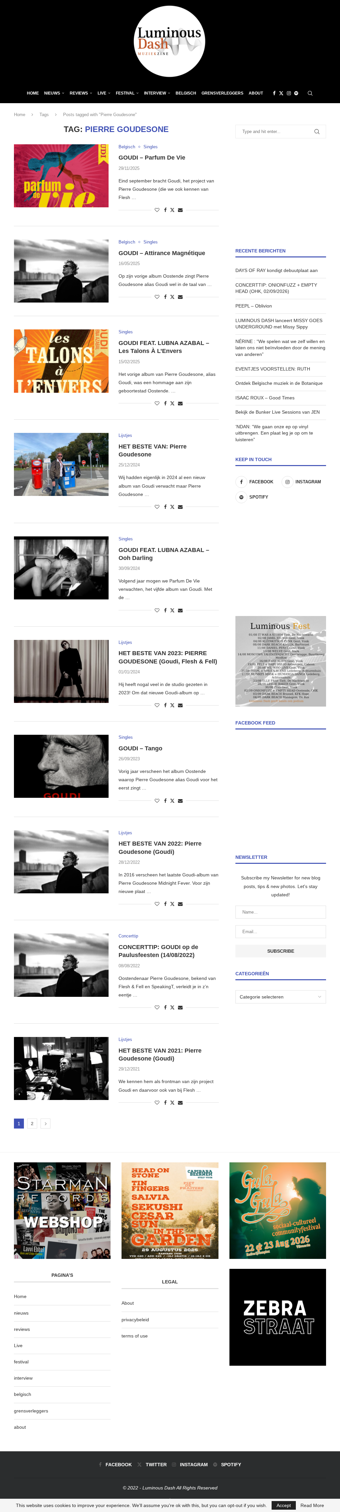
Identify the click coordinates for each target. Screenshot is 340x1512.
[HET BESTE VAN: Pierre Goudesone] (61, 464)
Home (33, 93)
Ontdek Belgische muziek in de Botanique (279, 383)
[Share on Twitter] (172, 210)
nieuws (52, 93)
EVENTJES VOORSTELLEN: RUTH (272, 369)
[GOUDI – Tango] (61, 766)
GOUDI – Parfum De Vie (152, 157)
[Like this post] (157, 210)
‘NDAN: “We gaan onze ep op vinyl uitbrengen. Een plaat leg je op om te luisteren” (274, 433)
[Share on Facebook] (165, 210)
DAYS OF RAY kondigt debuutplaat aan (276, 270)
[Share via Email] (180, 210)
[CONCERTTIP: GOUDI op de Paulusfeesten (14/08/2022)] (61, 965)
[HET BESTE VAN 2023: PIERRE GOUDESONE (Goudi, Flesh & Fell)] (61, 671)
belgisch (22, 1394)
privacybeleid (135, 1319)
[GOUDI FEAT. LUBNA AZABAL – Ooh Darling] (61, 567)
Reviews (79, 93)
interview (23, 1378)
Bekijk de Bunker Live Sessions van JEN (277, 412)
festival (21, 1361)
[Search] (310, 93)
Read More (312, 1505)
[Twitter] (281, 93)
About (256, 93)
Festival (125, 93)
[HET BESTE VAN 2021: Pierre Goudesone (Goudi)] (61, 1068)
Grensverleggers (222, 93)
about (20, 1427)
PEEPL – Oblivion (253, 306)
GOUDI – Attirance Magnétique (162, 253)
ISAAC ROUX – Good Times (265, 397)
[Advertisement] (280, 193)
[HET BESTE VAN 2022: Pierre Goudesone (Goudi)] (61, 861)
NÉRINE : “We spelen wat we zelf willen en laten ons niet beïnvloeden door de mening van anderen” (280, 348)
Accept (284, 1505)
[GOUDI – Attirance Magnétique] (61, 271)
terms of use (135, 1336)
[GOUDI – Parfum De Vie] (61, 175)
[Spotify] (296, 93)
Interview (155, 93)
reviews (22, 1329)
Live (102, 93)
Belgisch (186, 93)
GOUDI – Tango (140, 748)
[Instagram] (289, 93)
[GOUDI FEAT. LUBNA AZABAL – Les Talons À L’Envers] (61, 360)
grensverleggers (31, 1410)
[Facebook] (274, 93)
